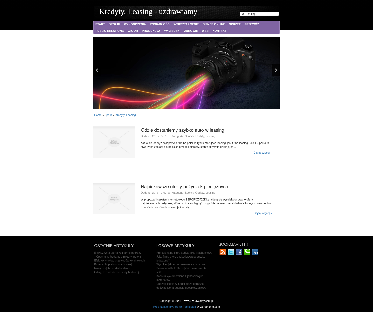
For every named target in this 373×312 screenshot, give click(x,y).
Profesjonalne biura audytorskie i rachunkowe (184, 252)
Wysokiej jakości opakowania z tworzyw (180, 264)
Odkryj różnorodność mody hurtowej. (116, 272)
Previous (97, 70)
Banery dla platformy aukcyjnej (113, 264)
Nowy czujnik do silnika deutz (112, 268)
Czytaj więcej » (263, 152)
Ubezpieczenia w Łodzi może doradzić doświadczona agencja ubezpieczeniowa (181, 285)
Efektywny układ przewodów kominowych (119, 260)
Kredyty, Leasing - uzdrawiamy (148, 11)
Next (276, 70)
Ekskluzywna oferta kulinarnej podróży (117, 252)
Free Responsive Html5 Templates (174, 307)
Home (98, 115)
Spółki (108, 115)
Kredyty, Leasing (125, 115)
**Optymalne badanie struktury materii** (118, 256)
